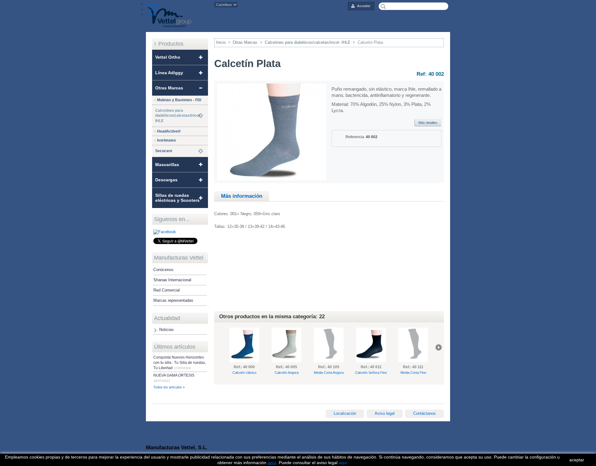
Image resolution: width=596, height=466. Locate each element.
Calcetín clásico (244, 372)
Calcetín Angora (287, 372)
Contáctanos (424, 413)
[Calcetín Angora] (286, 345)
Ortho (151, 14)
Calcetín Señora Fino (371, 372)
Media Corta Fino (413, 372)
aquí (343, 462)
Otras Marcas (245, 42)
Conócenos (163, 269)
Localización (345, 413)
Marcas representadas (173, 300)
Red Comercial (166, 290)
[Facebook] (164, 231)
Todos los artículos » (169, 387)
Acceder (363, 6)
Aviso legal (385, 413)
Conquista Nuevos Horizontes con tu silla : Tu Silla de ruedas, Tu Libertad (179, 362)
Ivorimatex (166, 140)
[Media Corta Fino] (413, 345)
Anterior (219, 347)
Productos (170, 44)
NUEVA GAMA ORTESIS (173, 375)
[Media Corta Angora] (328, 345)
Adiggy (153, 4)
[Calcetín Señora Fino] (371, 345)
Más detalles (427, 122)
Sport (151, 9)
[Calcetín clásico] (244, 345)
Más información (241, 196)
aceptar (576, 459)
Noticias (166, 329)
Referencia (354, 137)
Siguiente (439, 347)
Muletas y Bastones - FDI (179, 100)
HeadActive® (169, 131)
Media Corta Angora (329, 372)
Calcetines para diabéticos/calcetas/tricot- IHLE (307, 42)
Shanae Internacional (172, 280)
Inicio (221, 42)
